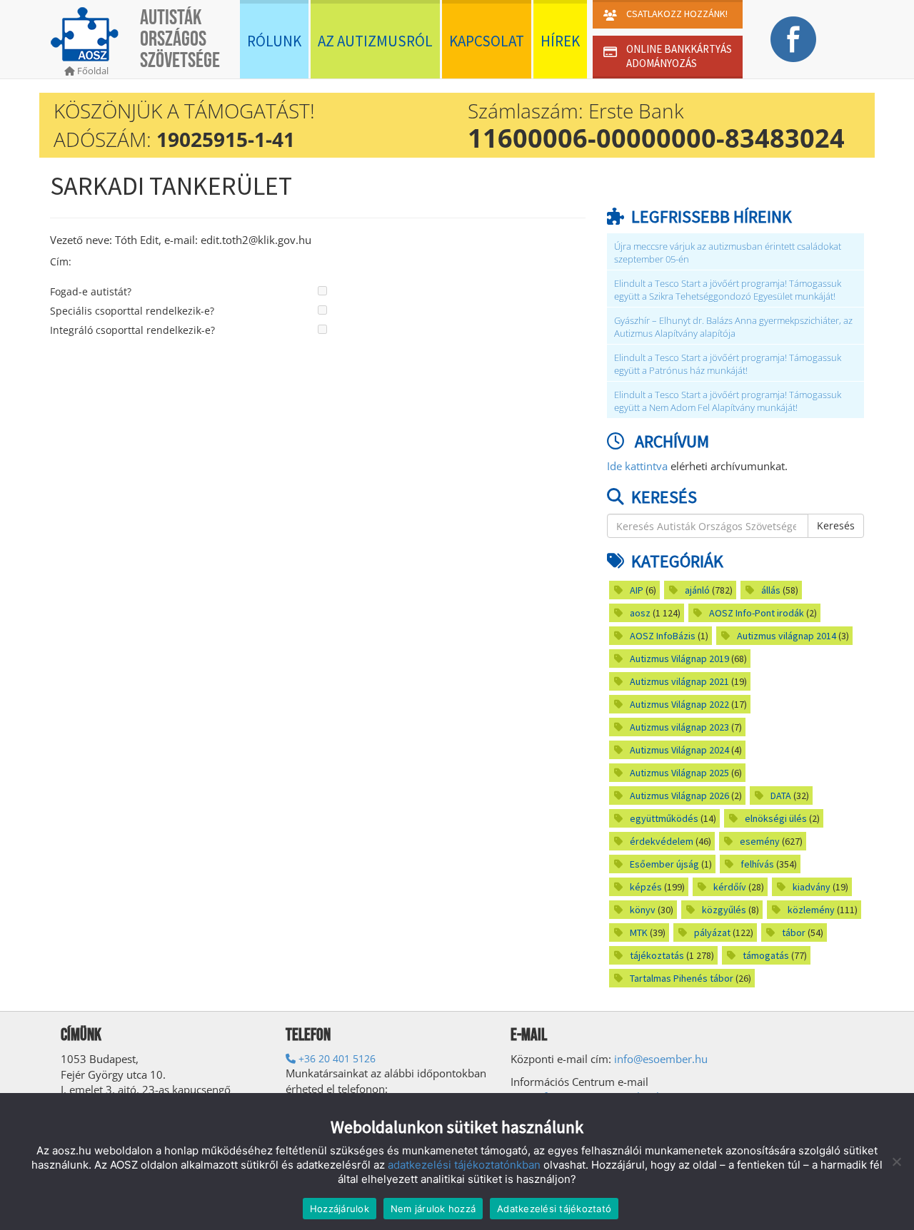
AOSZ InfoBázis (662, 635)
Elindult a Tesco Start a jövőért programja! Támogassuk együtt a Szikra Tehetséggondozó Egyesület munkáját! (727, 290)
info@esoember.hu (661, 1059)
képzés (646, 886)
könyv (643, 909)
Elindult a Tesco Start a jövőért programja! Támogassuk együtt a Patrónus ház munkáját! (727, 364)
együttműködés (664, 818)
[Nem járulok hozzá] (896, 1161)
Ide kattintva (637, 466)
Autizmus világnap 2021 (679, 681)
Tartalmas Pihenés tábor (681, 978)
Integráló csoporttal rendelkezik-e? (132, 330)
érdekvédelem (661, 841)
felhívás (757, 864)
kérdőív (729, 886)
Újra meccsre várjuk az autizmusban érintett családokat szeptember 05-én (727, 252)
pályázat (712, 932)
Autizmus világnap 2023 (679, 727)
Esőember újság (664, 864)
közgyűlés (724, 909)
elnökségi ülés (776, 818)
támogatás (766, 955)
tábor (793, 932)
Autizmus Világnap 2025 (679, 772)
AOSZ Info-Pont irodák (756, 612)
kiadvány (811, 886)
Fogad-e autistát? (90, 291)
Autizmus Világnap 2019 (679, 658)
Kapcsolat (486, 41)
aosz (640, 612)
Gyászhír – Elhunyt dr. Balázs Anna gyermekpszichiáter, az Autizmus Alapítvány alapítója (733, 327)
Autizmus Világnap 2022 (679, 704)
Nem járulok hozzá (433, 1208)
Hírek (560, 41)
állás (770, 590)
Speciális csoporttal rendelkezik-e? (132, 310)
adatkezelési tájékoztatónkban (464, 1164)
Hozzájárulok (339, 1208)
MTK (639, 932)
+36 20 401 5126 (336, 1058)
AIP (636, 590)
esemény (760, 841)
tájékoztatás (657, 955)
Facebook (793, 39)
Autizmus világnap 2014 (786, 635)
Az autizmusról (375, 41)
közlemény (811, 909)
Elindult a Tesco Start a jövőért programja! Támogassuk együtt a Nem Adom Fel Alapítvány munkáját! (727, 401)
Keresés (836, 525)
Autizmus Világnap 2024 (679, 749)
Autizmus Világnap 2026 (679, 795)
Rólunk (274, 41)
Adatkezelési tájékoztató (554, 1208)
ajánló (697, 590)
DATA (780, 795)
